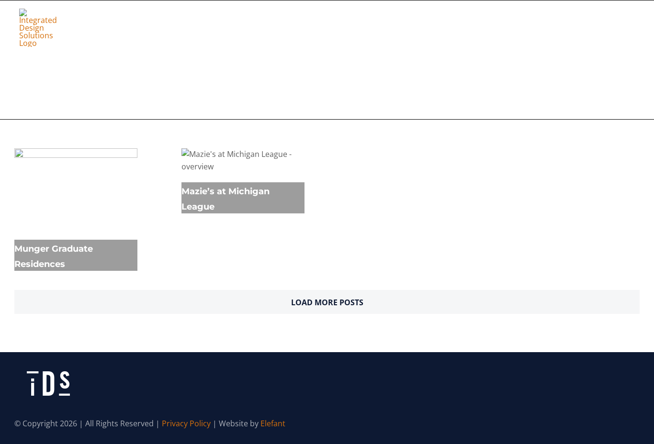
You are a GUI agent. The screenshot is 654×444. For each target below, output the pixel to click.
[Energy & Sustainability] (75, 189)
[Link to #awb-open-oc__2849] (629, 27)
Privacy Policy (186, 423)
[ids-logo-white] (38, 12)
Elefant (272, 423)
